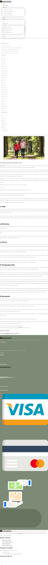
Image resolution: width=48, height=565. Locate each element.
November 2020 (4, 92)
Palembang (3, 125)
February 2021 (4, 87)
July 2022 (3, 57)
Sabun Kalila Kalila (7, 13)
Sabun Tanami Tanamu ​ (7, 545)
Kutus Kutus (2, 165)
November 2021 (4, 71)
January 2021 (4, 89)
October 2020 (4, 94)
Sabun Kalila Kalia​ (6, 543)
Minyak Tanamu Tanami (8, 11)
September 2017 (4, 106)
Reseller (3, 127)
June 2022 (3, 59)
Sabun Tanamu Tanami (8, 15)
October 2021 (4, 73)
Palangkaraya (4, 123)
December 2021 (4, 70)
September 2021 (4, 75)
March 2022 (3, 64)
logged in (8, 333)
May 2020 (3, 103)
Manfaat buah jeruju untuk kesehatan (9, 51)
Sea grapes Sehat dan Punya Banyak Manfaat (11, 47)
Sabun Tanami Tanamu (5, 367)
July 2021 (3, 78)
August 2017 (4, 108)
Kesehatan (3, 118)
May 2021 (3, 82)
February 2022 (4, 66)
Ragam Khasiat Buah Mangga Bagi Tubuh (10, 49)
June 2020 (3, 101)
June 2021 (3, 80)
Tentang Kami (5, 5)
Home (4, 21)
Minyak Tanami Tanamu (7, 542)
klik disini (20, 327)
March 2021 (3, 85)
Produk (4, 7)
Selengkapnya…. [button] (20, 533)
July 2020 (3, 99)
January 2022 (4, 68)
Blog (4, 17)
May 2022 (3, 61)
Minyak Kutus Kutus (8, 9)
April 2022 (3, 63)
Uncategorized (4, 130)
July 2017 (3, 110)
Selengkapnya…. (3, 342)
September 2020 (4, 96)
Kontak (4, 19)
